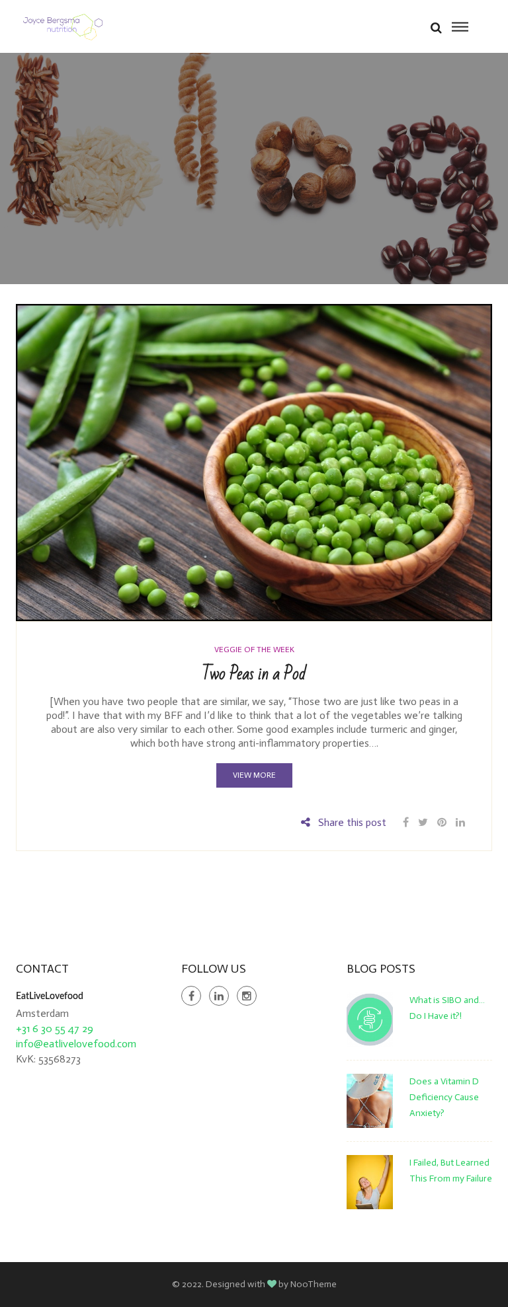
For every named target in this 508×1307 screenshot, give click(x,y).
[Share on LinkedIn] (460, 822)
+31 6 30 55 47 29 (54, 1028)
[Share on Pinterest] (441, 822)
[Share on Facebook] (407, 822)
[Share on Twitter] (423, 822)
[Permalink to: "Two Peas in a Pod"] (254, 461)
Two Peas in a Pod (254, 674)
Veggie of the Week (254, 649)
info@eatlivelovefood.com (76, 1043)
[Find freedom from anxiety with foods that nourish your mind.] (63, 26)
